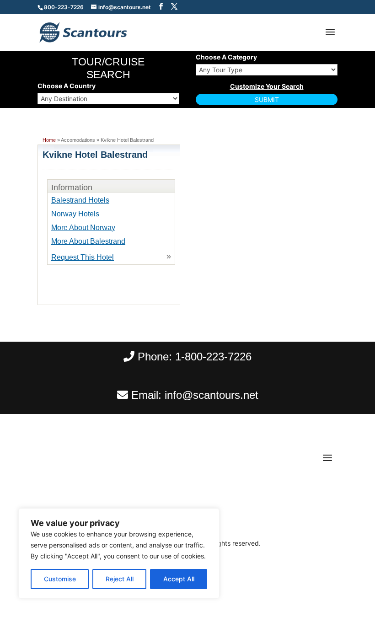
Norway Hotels (75, 214)
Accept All (178, 579)
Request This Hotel (82, 257)
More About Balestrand (88, 241)
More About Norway (83, 227)
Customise (60, 579)
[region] (119, 553)
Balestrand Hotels (80, 200)
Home (49, 140)
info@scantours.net (211, 395)
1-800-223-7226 (213, 356)
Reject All (120, 579)
